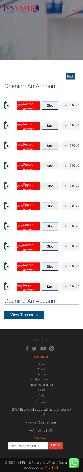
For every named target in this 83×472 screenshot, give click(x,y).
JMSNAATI (51, 467)
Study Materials (41, 379)
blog (42, 395)
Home (41, 364)
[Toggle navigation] (74, 9)
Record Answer (28, 106)
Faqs (41, 389)
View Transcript (24, 314)
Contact (41, 374)
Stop (50, 105)
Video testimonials (41, 384)
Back (70, 76)
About (41, 369)
